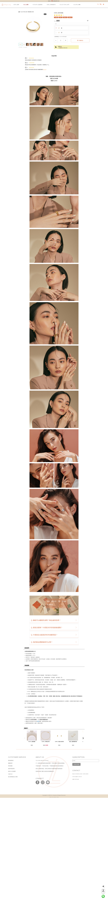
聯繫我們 (10, 763)
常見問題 (10, 766)
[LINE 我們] (103, 896)
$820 (32, 745)
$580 (45, 745)
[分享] (103, 886)
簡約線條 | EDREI (31, 11)
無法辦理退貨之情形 (13, 776)
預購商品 (81, 40)
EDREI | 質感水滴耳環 (59, 741)
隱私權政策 (10, 760)
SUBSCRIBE (76, 764)
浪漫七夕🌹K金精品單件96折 (53, 1)
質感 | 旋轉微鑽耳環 (73, 741)
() (101, 4)
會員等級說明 (11, 768)
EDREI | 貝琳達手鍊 (45, 741)
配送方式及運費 (12, 771)
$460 (73, 745)
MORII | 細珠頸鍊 (31, 741)
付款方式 (10, 774)
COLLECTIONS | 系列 (23, 11)
